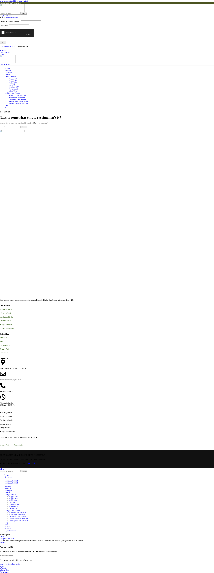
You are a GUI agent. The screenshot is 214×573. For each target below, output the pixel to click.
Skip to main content (20, 1)
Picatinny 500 (14, 87)
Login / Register (10, 531)
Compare (7, 529)
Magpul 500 (13, 79)
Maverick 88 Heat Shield (18, 95)
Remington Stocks (6, 317)
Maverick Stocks (6, 313)
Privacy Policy (5, 349)
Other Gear (13, 91)
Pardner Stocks (5, 321)
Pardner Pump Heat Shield (18, 101)
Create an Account (11, 18)
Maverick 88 (13, 89)
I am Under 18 (17, 564)
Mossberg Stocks (6, 309)
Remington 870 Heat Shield (19, 103)
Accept (2, 543)
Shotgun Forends (6, 324)
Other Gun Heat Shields (17, 99)
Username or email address (10, 21)
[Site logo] (12, 11)
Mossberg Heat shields (17, 97)
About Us (3, 338)
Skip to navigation (6, 1)
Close (2, 469)
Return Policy (5, 345)
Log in (3, 42)
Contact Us (4, 353)
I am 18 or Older (6, 564)
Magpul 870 (13, 81)
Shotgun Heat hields (7, 328)
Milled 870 (13, 83)
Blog (1, 341)
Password (4, 26)
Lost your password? (7, 46)
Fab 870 (12, 85)
